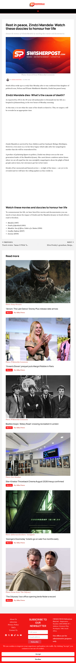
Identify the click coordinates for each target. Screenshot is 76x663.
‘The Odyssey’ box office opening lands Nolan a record (31, 596)
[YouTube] (21, 635)
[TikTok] (15, 635)
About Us (13, 619)
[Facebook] (6, 635)
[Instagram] (12, 635)
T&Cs (13, 627)
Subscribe (34, 642)
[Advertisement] (38, 128)
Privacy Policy (13, 625)
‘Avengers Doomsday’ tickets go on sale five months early (32, 539)
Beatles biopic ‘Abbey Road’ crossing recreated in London (32, 424)
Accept (38, 654)
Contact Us (13, 630)
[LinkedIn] (18, 635)
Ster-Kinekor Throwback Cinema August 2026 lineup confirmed (35, 481)
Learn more (49, 648)
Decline (38, 659)
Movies (9, 312)
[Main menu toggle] (38, 11)
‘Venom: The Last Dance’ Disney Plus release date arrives (32, 308)
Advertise (13, 622)
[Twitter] (9, 635)
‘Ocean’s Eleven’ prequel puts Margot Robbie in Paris (30, 366)
